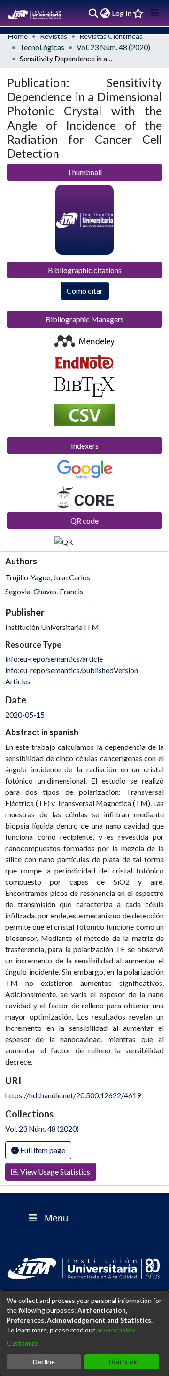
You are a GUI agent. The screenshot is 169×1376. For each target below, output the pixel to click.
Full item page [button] (42, 1150)
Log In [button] (122, 12)
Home (18, 35)
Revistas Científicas (111, 35)
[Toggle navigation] (155, 13)
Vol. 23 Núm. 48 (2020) (113, 47)
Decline (44, 1362)
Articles (18, 681)
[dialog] (84, 1333)
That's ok (122, 1362)
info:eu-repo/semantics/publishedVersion (71, 670)
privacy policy (115, 1330)
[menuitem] (105, 13)
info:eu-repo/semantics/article (54, 658)
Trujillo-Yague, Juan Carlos (47, 577)
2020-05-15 (25, 714)
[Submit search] (93, 13)
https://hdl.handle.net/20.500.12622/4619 (73, 1095)
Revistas (53, 35)
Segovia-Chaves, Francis (44, 591)
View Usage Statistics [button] (54, 1171)
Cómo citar (85, 290)
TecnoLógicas (42, 47)
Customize (22, 1343)
